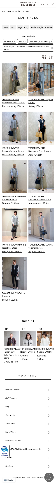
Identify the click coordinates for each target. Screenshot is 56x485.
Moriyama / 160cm (12, 251)
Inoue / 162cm (10, 299)
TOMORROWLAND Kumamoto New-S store (13, 101)
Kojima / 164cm (36, 251)
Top (3, 11)
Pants (13, 27)
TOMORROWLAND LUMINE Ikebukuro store (14, 198)
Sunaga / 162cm (10, 202)
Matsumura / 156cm (13, 106)
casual (5, 27)
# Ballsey (49, 27)
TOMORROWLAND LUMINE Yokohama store (40, 246)
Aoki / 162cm (35, 154)
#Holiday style (37, 27)
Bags (20, 27)
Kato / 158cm (35, 106)
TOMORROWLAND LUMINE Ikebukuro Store (14, 246)
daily (26, 27)
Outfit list (10, 11)
